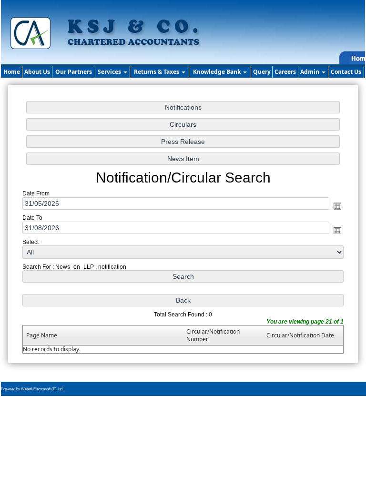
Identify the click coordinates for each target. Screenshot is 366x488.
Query (262, 72)
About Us (37, 72)
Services (110, 72)
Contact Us (346, 72)
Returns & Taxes (157, 72)
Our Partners (73, 72)
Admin (310, 72)
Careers (285, 72)
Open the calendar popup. (337, 206)
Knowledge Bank (217, 72)
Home (11, 72)
